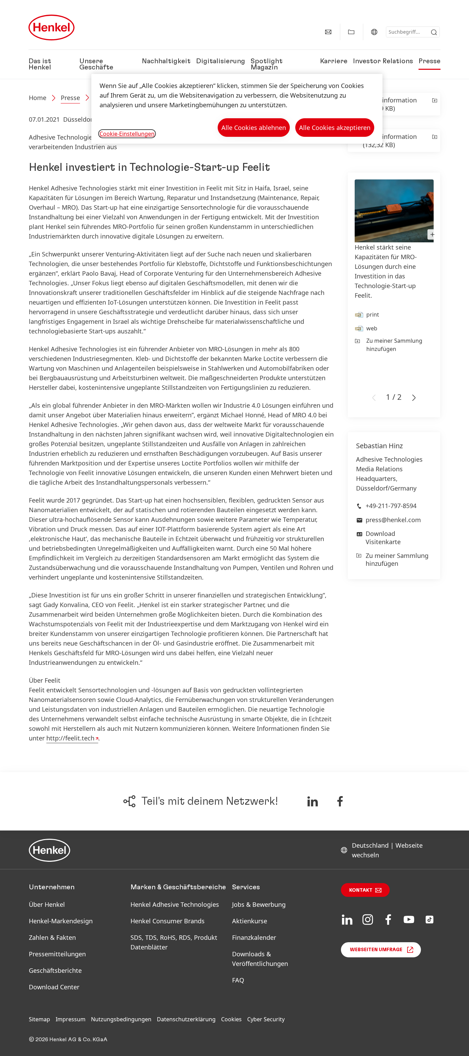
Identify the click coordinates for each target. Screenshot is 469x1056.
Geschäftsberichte (55, 970)
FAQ (238, 980)
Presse (430, 61)
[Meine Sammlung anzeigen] (351, 32)
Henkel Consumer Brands (167, 921)
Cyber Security (266, 1019)
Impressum (70, 1019)
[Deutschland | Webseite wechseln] (374, 32)
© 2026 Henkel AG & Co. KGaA (68, 1039)
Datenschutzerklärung (186, 1019)
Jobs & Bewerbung (259, 904)
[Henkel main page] (51, 27)
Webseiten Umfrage (376, 949)
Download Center (54, 987)
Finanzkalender (254, 937)
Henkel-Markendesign (61, 921)
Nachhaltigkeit (166, 61)
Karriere (333, 61)
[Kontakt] (328, 32)
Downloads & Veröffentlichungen (260, 959)
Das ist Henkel (39, 64)
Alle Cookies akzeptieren (334, 127)
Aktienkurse (249, 921)
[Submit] (433, 32)
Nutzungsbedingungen (121, 1019)
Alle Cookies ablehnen (253, 127)
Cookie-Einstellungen (127, 134)
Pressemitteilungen (57, 954)
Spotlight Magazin (267, 64)
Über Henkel (47, 904)
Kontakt (361, 890)
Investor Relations (383, 61)
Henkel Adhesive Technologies (174, 904)
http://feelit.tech (70, 738)
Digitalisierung (220, 61)
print (372, 314)
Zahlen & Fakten (52, 937)
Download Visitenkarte (383, 537)
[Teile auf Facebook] (340, 801)
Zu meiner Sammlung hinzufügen (394, 345)
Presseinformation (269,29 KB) (390, 104)
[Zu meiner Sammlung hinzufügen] (434, 104)
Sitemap (39, 1019)
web (371, 328)
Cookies (231, 1019)
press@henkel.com (393, 520)
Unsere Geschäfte (96, 64)
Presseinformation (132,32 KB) (390, 140)
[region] (236, 109)
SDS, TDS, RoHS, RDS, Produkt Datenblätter (173, 942)
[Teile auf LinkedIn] (312, 801)
